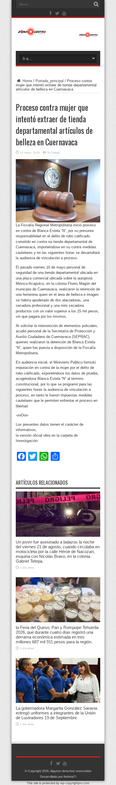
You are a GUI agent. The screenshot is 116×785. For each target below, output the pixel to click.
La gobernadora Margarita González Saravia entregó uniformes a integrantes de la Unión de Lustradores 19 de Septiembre (56, 713)
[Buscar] (96, 4)
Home (26, 81)
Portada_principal (49, 81)
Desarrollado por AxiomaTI (58, 776)
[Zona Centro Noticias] (58, 34)
